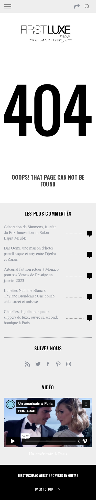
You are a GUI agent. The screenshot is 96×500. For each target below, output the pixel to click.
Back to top (44, 489)
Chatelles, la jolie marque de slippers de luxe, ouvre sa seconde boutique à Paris (31, 317)
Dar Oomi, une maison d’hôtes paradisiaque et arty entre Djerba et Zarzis (30, 253)
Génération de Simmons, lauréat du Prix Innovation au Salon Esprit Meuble (30, 232)
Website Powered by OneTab (58, 475)
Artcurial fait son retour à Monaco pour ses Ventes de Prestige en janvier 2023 (31, 274)
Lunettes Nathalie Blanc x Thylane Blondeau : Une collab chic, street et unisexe (29, 296)
